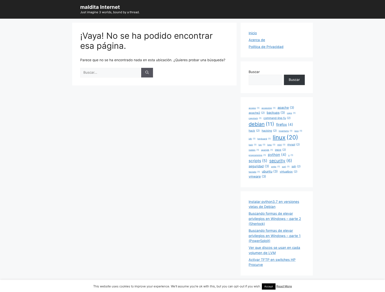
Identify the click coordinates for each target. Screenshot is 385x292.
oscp (280, 149)
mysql (293, 144)
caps (291, 113)
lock (252, 144)
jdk (252, 138)
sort (286, 166)
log (261, 144)
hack (254, 130)
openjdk (267, 150)
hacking (269, 130)
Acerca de (257, 40)
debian (261, 124)
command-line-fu (277, 118)
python (277, 155)
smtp (275, 166)
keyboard (264, 138)
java (298, 131)
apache (286, 108)
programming (257, 155)
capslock (255, 118)
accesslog (268, 108)
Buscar (254, 72)
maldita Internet (100, 7)
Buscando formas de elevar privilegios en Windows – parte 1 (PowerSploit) (275, 236)
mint (281, 144)
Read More (284, 286)
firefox (284, 124)
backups (276, 113)
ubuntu (270, 171)
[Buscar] (147, 72)
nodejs (254, 150)
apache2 (257, 112)
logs (271, 144)
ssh (296, 166)
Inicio (253, 33)
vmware (257, 176)
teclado (254, 172)
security (280, 160)
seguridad (259, 166)
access (254, 108)
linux (285, 137)
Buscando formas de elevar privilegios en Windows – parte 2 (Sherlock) (275, 219)
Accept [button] (268, 286)
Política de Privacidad (266, 47)
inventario (285, 131)
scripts (258, 160)
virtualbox (288, 171)
